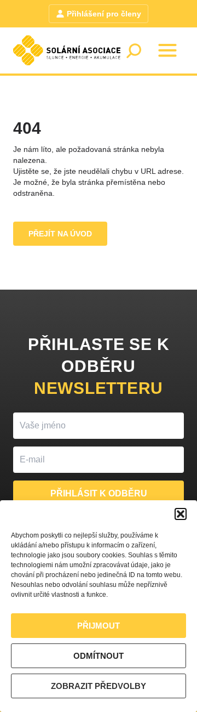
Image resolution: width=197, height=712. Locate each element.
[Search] (133, 50)
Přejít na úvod (60, 233)
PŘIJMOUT (98, 625)
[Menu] (167, 50)
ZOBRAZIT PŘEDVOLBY (98, 686)
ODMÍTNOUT (98, 655)
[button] (180, 513)
